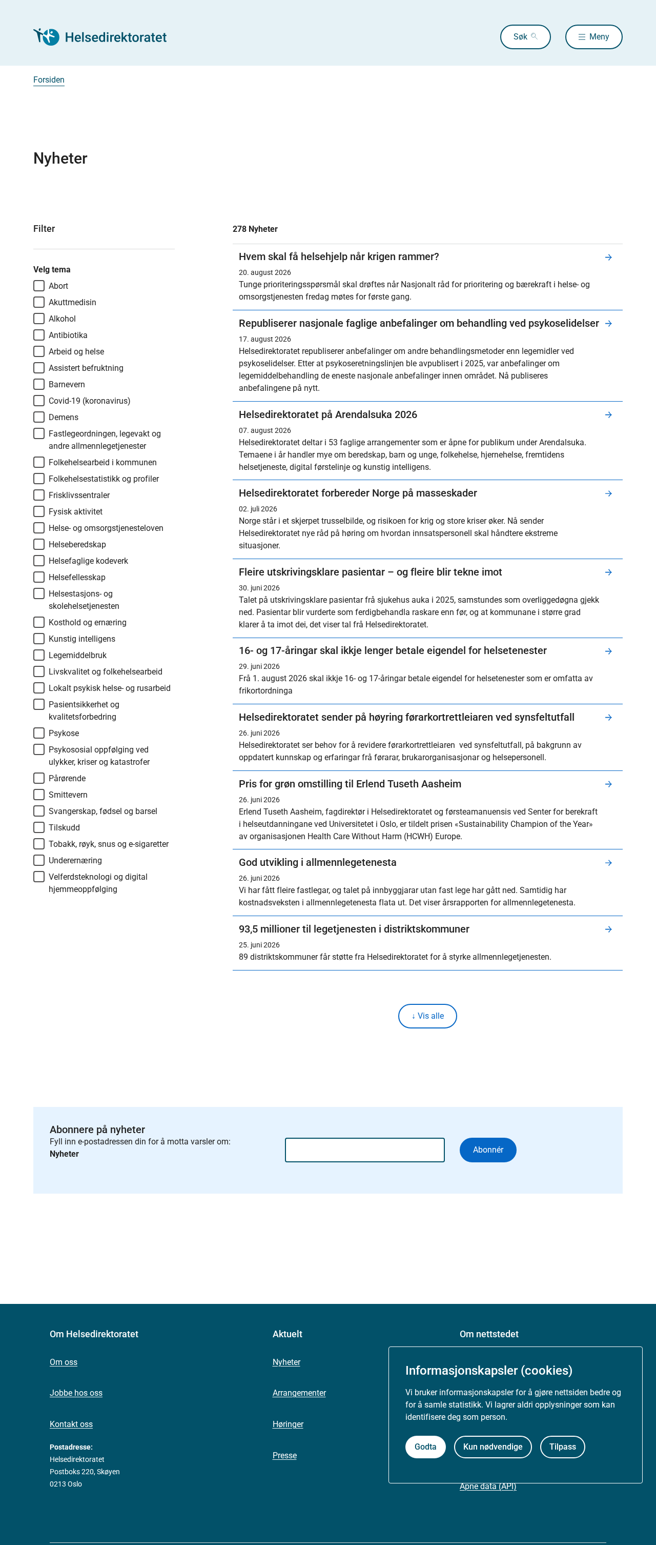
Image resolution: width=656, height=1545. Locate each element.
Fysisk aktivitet (75, 512)
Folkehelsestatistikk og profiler (104, 479)
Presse (285, 1455)
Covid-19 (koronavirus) (90, 401)
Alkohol (62, 319)
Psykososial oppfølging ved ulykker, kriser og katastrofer (99, 756)
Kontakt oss (71, 1424)
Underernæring (75, 860)
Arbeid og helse (76, 351)
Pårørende (67, 778)
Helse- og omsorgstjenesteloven (106, 528)
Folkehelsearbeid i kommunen (103, 462)
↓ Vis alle (428, 1016)
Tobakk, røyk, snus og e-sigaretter (109, 844)
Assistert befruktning (86, 368)
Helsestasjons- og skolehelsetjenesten (84, 600)
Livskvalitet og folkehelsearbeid (105, 672)
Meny (599, 37)
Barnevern (67, 384)
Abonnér (488, 1150)
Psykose (64, 733)
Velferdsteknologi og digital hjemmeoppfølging (98, 883)
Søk (520, 37)
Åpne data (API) (488, 1486)
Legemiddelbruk (78, 655)
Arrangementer (299, 1393)
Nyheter (286, 1362)
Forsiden (49, 80)
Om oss (63, 1362)
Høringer (288, 1424)
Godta (426, 1447)
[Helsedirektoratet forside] (107, 37)
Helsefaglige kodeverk (88, 561)
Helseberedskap (77, 544)
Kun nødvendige (493, 1447)
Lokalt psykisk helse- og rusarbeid (110, 688)
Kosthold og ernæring (88, 622)
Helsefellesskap (77, 577)
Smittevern (68, 795)
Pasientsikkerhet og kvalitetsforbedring (84, 711)
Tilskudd (64, 828)
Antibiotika (68, 335)
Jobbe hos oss (76, 1393)
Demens (63, 417)
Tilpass (562, 1447)
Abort (58, 286)
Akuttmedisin (72, 302)
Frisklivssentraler (79, 495)
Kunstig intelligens (82, 639)
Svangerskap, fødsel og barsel (103, 811)
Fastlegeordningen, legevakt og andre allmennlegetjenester (105, 440)
